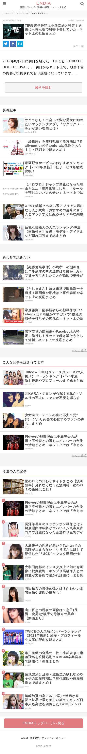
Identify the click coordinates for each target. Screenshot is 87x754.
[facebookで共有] (13, 44)
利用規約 (35, 738)
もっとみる (79, 350)
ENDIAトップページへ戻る (43, 723)
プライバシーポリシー (54, 738)
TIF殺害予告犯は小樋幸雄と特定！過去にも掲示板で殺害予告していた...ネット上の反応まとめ (54, 29)
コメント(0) (78, 46)
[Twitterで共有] (6, 44)
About (24, 738)
